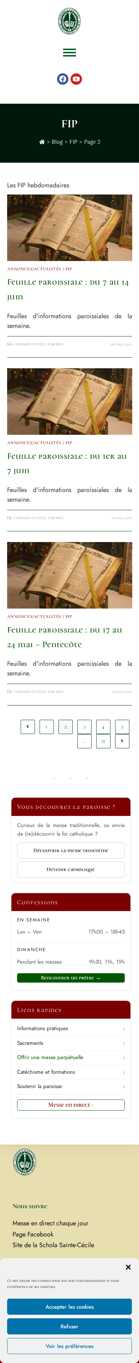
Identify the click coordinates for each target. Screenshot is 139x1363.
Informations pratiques (71, 1028)
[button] (128, 1267)
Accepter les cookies (70, 1307)
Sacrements (71, 1043)
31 (103, 741)
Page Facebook (32, 1234)
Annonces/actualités (34, 268)
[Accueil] (42, 142)
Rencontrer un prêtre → (71, 977)
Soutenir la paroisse (71, 1086)
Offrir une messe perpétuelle (71, 1057)
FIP (69, 268)
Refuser (69, 1326)
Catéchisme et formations (71, 1072)
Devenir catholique (71, 869)
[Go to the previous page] (28, 727)
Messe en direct (70, 1104)
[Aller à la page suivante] (122, 741)
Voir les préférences (69, 1346)
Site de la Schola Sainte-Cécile (53, 1245)
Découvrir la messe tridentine (71, 850)
